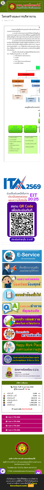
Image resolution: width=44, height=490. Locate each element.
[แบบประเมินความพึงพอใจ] (22, 321)
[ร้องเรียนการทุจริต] (22, 269)
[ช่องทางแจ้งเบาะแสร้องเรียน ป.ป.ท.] (22, 359)
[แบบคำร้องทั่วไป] (22, 295)
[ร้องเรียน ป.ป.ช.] (3, 471)
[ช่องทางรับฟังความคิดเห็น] (22, 334)
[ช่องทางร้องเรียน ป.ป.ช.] (22, 372)
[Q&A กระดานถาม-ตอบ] (22, 308)
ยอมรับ (31, 485)
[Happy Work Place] (22, 347)
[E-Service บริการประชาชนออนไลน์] (22, 256)
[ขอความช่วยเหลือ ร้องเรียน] (22, 281)
